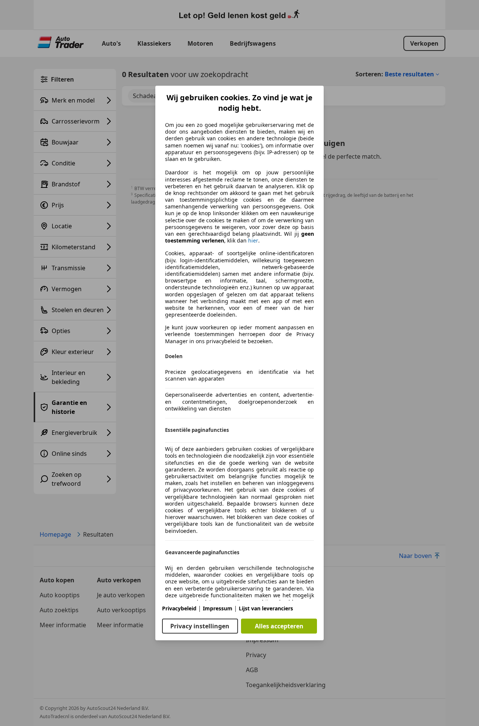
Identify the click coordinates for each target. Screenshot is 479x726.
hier (253, 240)
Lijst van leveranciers (266, 608)
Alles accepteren (279, 626)
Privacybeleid (179, 608)
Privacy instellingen (199, 626)
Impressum (217, 608)
